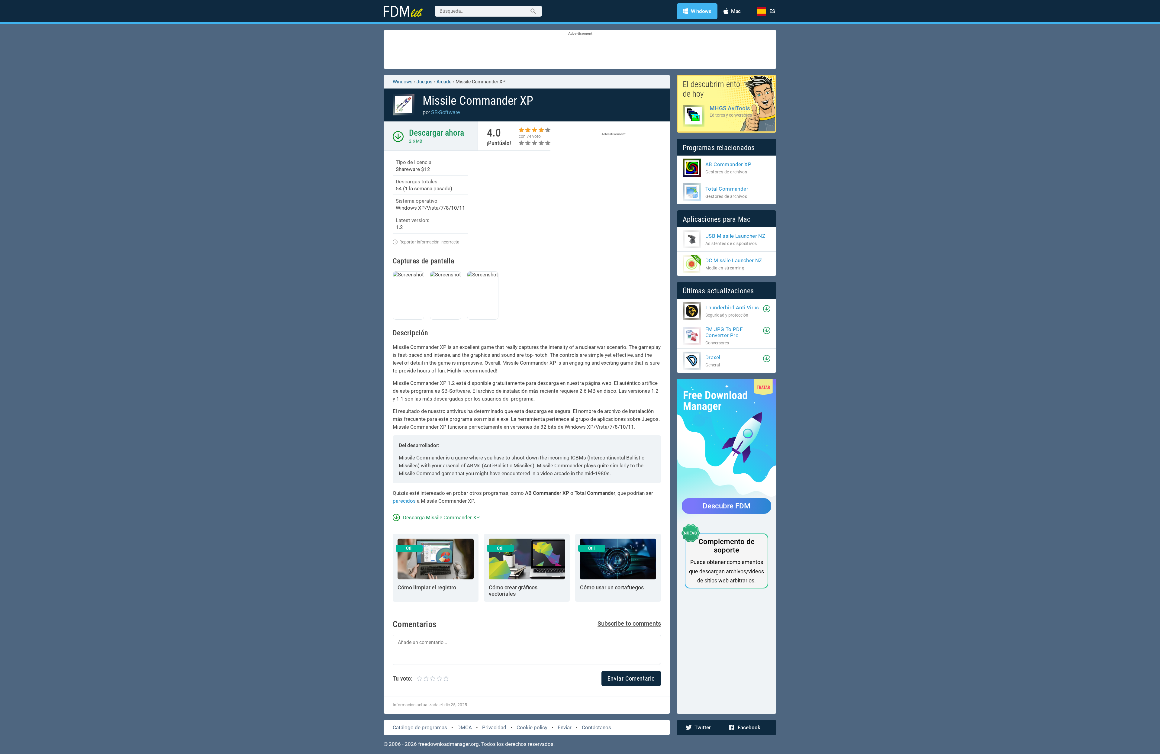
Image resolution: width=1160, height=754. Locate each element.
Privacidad (494, 727)
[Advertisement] (580, 49)
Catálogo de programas (420, 727)
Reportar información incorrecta (429, 242)
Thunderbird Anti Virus (732, 307)
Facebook (749, 727)
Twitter (702, 727)
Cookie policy (532, 727)
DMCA (464, 727)
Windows (402, 82)
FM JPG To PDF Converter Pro (724, 332)
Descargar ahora (436, 133)
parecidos (404, 501)
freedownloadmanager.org (448, 744)
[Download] (766, 308)
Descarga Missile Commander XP (441, 517)
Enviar (565, 727)
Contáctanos (596, 727)
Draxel (712, 357)
